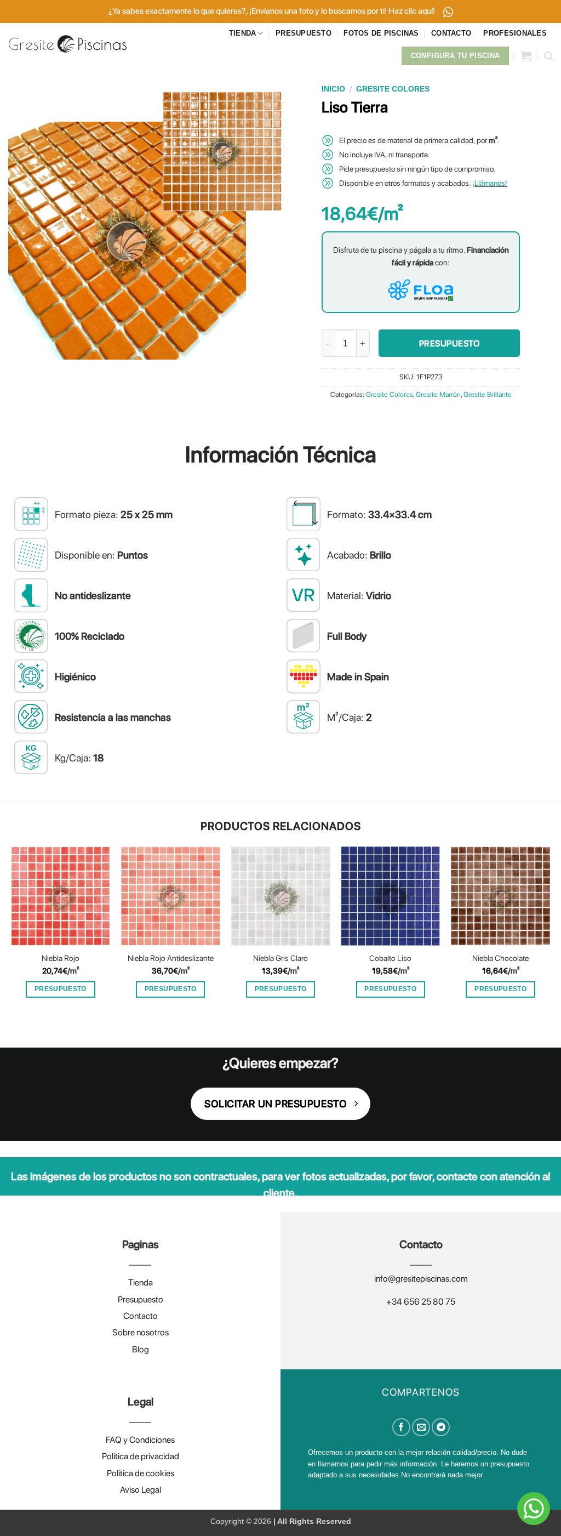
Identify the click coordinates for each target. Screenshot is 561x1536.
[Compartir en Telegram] (441, 1427)
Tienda (140, 1282)
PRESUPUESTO (303, 33)
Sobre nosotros (140, 1332)
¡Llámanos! (489, 183)
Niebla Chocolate (500, 958)
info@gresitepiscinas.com (421, 1278)
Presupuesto (140, 1299)
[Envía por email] (421, 1427)
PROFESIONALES (514, 33)
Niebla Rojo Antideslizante (171, 958)
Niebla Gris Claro (280, 958)
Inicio (333, 89)
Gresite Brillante (487, 394)
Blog (140, 1349)
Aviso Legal (140, 1489)
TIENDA (242, 33)
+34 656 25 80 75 (420, 1301)
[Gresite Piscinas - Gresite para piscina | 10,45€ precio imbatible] (67, 43)
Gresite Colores (393, 89)
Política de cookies (140, 1473)
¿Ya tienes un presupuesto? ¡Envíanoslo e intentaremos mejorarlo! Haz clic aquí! (272, 11)
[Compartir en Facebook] (401, 1427)
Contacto (140, 1316)
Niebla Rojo (60, 958)
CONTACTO (451, 33)
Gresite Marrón (438, 394)
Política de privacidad (140, 1456)
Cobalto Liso (390, 958)
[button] (525, 56)
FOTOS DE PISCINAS (381, 33)
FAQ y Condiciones (140, 1440)
